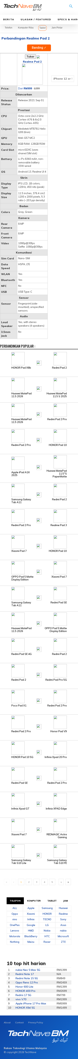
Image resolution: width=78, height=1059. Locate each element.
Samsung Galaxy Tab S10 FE (57, 861)
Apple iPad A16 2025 (20, 474)
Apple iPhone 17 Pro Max (31, 1003)
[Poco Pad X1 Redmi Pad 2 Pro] (39, 696)
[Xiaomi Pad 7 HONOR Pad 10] (39, 541)
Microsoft (63, 936)
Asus (63, 925)
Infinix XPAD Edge (56, 808)
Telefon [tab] (15, 900)
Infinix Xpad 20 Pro (56, 757)
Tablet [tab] (52, 900)
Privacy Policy (35, 1022)
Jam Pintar (56, 27)
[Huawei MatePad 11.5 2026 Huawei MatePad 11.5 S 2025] (39, 384)
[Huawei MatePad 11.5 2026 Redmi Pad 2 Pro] (39, 410)
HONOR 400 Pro (25, 991)
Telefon (8, 27)
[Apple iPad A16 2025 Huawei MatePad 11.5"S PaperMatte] (39, 463)
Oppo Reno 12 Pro (27, 982)
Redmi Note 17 (25, 974)
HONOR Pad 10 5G (22, 757)
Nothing (14, 941)
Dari (25, 88)
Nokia (47, 930)
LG (47, 925)
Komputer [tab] (34, 900)
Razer (47, 941)
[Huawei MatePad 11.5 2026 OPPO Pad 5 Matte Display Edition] (39, 619)
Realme (63, 913)
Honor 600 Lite (24, 986)
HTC (47, 936)
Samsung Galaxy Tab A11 (21, 501)
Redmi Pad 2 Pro (57, 419)
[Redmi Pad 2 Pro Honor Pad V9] (39, 722)
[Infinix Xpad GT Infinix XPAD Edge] (39, 799)
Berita (8, 19)
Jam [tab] (65, 900)
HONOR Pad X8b (21, 367)
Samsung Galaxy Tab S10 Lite (21, 861)
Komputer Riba (26, 27)
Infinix (30, 919)
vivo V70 (21, 999)
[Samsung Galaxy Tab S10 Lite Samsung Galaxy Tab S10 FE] (39, 851)
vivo (14, 919)
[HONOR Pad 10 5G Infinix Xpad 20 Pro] (39, 748)
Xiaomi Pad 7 (19, 551)
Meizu (30, 941)
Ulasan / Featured (36, 19)
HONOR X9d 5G (25, 1007)
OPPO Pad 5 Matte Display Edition (22, 578)
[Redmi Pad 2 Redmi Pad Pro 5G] (39, 670)
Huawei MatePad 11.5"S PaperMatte (57, 473)
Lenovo (14, 930)
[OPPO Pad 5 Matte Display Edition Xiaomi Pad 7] (39, 567)
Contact (19, 1022)
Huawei (63, 908)
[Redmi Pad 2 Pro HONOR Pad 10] (39, 435)
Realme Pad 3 (59, 525)
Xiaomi (31, 913)
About (7, 1022)
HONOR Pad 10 (58, 445)
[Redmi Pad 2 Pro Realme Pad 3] (39, 516)
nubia (63, 930)
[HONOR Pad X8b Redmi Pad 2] (39, 358)
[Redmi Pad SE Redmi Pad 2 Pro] (39, 773)
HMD (31, 930)
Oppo (15, 913)
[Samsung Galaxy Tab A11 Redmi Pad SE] (39, 593)
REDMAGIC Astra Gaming (57, 836)
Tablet (42, 28)
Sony (63, 919)
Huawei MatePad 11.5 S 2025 (57, 395)
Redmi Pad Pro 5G (56, 679)
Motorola (14, 936)
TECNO (47, 919)
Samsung (47, 908)
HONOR (47, 913)
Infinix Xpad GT (20, 808)
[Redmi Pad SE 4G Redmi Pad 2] (39, 645)
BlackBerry (30, 936)
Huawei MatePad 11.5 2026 (21, 395)
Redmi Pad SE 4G (21, 654)
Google (31, 925)
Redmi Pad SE (59, 602)
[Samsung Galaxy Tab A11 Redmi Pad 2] (39, 490)
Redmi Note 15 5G (27, 978)
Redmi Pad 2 (59, 367)
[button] (71, 7)
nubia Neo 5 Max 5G (28, 970)
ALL (14, 908)
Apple (30, 908)
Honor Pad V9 (58, 731)
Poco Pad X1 (19, 705)
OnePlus (15, 925)
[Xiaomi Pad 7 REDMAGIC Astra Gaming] (39, 825)
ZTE (63, 941)
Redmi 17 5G (23, 995)
